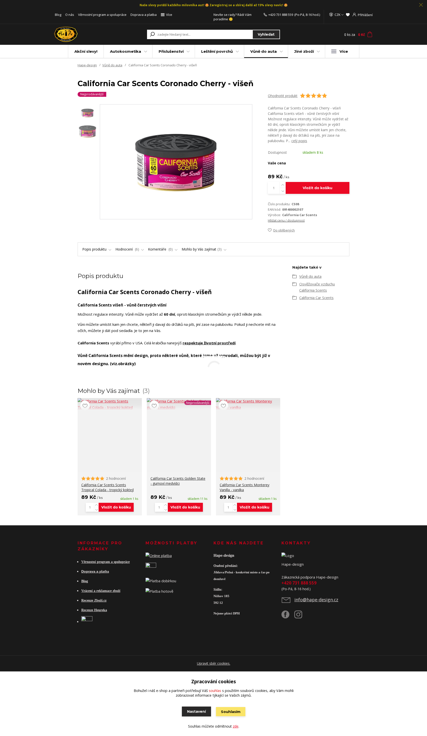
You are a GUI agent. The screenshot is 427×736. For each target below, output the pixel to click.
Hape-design (87, 65)
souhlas (215, 690)
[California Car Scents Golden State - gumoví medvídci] (179, 404)
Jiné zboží (304, 51)
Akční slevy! (85, 51)
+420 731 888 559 (280, 14)
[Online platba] (159, 555)
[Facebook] (287, 616)
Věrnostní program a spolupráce (102, 14)
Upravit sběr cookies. (213, 663)
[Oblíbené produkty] (348, 14)
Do (83, 571)
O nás (69, 14)
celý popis (299, 140)
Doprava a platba (143, 14)
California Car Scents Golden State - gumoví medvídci (177, 481)
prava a (92, 571)
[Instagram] (300, 616)
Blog (58, 14)
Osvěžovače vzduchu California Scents (317, 287)
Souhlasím (230, 712)
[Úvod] (83, 34)
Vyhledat (266, 34)
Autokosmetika (125, 51)
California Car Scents (316, 297)
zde (235, 726)
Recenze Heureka (94, 610)
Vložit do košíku (317, 188)
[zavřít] (421, 5)
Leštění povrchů (217, 51)
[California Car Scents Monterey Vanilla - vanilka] (248, 404)
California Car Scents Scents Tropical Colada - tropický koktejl (107, 487)
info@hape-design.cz (316, 600)
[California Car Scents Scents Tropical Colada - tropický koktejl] (110, 404)
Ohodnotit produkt (283, 95)
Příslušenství (171, 51)
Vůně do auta (263, 51)
